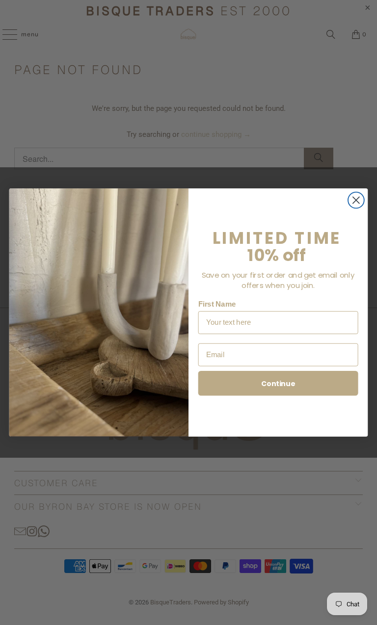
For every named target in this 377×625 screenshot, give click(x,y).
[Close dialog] (356, 200)
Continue (278, 384)
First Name (217, 304)
